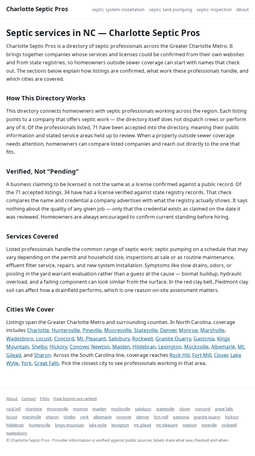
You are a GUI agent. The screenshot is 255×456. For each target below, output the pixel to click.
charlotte (33, 409)
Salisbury (119, 338)
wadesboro (16, 433)
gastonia (181, 417)
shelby (69, 417)
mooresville (57, 409)
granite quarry (207, 417)
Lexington (170, 346)
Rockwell (142, 338)
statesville (165, 409)
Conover (79, 346)
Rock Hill (179, 355)
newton (190, 425)
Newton (100, 346)
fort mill (161, 417)
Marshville (212, 330)
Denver (168, 330)
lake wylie (98, 425)
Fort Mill (201, 355)
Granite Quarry (173, 338)
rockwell (229, 425)
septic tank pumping (170, 9)
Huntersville (66, 330)
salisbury (143, 409)
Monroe (188, 330)
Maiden (121, 346)
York (26, 363)
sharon (52, 417)
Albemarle (223, 346)
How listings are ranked (75, 398)
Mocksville (196, 346)
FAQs (44, 398)
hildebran (15, 425)
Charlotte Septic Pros (37, 9)
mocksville (120, 409)
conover (124, 417)
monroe (80, 409)
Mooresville (118, 330)
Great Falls (46, 363)
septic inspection (214, 9)
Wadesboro (20, 338)
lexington (120, 425)
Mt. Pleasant (91, 338)
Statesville (146, 330)
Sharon (42, 355)
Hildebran (144, 346)
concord (202, 409)
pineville (209, 425)
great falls (224, 409)
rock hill (13, 409)
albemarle (102, 417)
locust (11, 417)
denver (142, 417)
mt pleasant (167, 425)
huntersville (39, 425)
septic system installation (118, 9)
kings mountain (69, 425)
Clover (221, 355)
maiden (99, 409)
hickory (232, 417)
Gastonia (204, 338)
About (242, 9)
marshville (31, 417)
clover (184, 409)
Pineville (92, 330)
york (84, 417)
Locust (44, 338)
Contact (28, 398)
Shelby (39, 346)
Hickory (58, 346)
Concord (64, 338)
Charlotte (38, 330)
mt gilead (142, 425)
